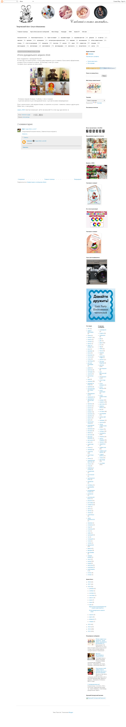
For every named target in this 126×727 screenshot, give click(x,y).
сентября (92, 595)
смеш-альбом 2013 (91, 518)
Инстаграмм (91, 63)
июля (91, 600)
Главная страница (23, 31)
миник (89, 432)
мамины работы (102, 406)
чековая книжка (90, 556)
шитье (93, 46)
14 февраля (103, 330)
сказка (89, 512)
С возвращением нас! (94, 684)
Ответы (26, 137)
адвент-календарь (91, 331)
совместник (83, 43)
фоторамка (91, 552)
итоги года (102, 380)
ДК (100, 338)
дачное (102, 359)
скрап (73, 43)
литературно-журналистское (57, 40)
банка (89, 335)
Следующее (21, 179)
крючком (29, 40)
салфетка (90, 504)
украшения (91, 545)
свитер (89, 510)
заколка (90, 374)
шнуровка (90, 567)
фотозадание (21, 46)
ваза (89, 349)
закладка (90, 372)
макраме (72, 40)
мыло (89, 442)
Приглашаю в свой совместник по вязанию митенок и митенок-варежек (101, 670)
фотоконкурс (33, 46)
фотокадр (102, 459)
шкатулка (90, 565)
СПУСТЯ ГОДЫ (102, 357)
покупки (102, 436)
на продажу (103, 413)
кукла (89, 420)
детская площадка (90, 363)
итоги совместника (103, 396)
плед (89, 466)
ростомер (90, 502)
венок (89, 353)
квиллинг (20, 40)
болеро (90, 341)
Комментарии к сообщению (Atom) (36, 182)
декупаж (91, 37)
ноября (91, 591)
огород (19, 43)
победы (102, 431)
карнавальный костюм (91, 399)
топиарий (90, 539)
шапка (89, 561)
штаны (89, 572)
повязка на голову (91, 468)
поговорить (103, 433)
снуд (89, 527)
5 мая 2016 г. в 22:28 (40, 141)
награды (102, 420)
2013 (89, 629)
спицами (93, 43)
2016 (89, 586)
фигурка (90, 550)
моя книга (90, 440)
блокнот (90, 337)
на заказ (102, 411)
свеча (89, 508)
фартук (90, 548)
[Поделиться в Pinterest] (42, 115)
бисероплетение (22, 37)
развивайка (91, 487)
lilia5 (23, 129)
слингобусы (91, 514)
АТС (89, 328)
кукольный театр (90, 422)
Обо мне (84, 31)
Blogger (71, 712)
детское (102, 365)
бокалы (90, 339)
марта (91, 617)
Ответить (24, 134)
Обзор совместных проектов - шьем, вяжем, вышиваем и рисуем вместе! (101, 641)
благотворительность (37, 37)
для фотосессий (103, 372)
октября (91, 593)
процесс (102, 442)
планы (101, 429)
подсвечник (91, 471)
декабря (91, 588)
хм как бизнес (82, 46)
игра (89, 379)
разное (65, 43)
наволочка (90, 444)
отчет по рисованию (31, 43)
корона (90, 418)
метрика (90, 430)
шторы (89, 574)
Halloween (102, 335)
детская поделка (102, 362)
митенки (90, 434)
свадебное (103, 444)
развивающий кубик (91, 491)
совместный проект (103, 451)
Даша (101, 342)
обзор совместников (96, 40)
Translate (99, 103)
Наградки (63, 31)
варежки (90, 351)
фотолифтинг (46, 46)
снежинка (90, 525)
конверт (90, 412)
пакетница (91, 455)
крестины (102, 404)
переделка (45, 43)
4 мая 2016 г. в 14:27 (31, 129)
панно (89, 458)
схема (101, 457)
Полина (102, 352)
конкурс (102, 400)
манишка (90, 428)
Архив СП (77, 31)
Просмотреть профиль (92, 56)
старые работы (102, 455)
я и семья (102, 463)
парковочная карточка (91, 461)
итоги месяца (26, 117)
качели (89, 408)
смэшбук (90, 523)
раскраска (90, 494)
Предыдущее (78, 179)
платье (90, 464)
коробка (90, 416)
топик (89, 541)
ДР (100, 340)
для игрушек (103, 368)
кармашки (90, 397)
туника (89, 543)
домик (89, 368)
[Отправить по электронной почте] (34, 115)
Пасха (101, 351)
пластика (55, 43)
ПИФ (70, 31)
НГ (100, 345)
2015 (89, 624)
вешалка (90, 355)
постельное (91, 474)
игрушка (90, 381)
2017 (89, 584)
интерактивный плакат (91, 389)
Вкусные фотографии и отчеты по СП (100, 655)
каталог (90, 406)
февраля (92, 619)
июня (91, 602)
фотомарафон (59, 46)
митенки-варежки (90, 437)
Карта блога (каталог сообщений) (39, 31)
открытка (90, 451)
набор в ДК (103, 417)
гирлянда (90, 361)
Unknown (29, 141)
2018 (89, 582)
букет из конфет (52, 37)
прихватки (90, 481)
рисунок (90, 500)
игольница (90, 376)
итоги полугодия (102, 391)
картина (90, 404)
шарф (89, 563)
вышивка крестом (79, 37)
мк (100, 409)
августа (91, 597)
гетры (89, 359)
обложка (90, 449)
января (91, 621)
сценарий (90, 535)
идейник (90, 386)
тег (88, 537)
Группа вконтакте (92, 61)
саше (89, 506)
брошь (89, 343)
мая (90, 604)
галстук (90, 357)
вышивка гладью (65, 37)
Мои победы (55, 31)
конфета (102, 402)
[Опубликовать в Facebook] (40, 115)
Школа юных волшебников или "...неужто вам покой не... (97, 607)
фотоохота (71, 46)
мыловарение (83, 40)
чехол (89, 559)
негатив (102, 422)
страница (90, 529)
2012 (89, 631)
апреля (91, 614)
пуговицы (90, 485)
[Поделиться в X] (38, 115)
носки (89, 447)
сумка (89, 533)
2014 (89, 626)
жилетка (90, 370)
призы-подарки (102, 439)
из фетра (100, 37)
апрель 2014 (21, 110)
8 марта (102, 333)
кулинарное (40, 40)
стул (89, 531)
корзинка (90, 414)
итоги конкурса (102, 384)
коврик (89, 410)
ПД (100, 346)
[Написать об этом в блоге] (36, 115)
